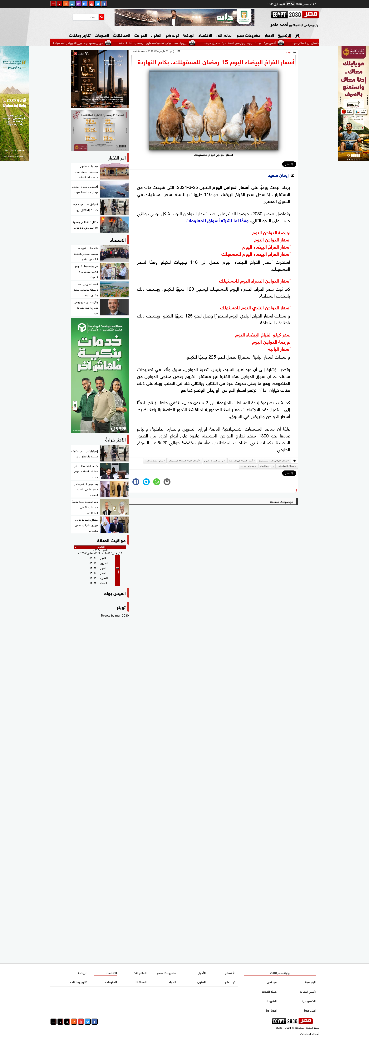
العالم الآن (224, 34)
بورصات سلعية (247, 466)
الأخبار (269, 34)
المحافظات (121, 34)
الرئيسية (284, 34)
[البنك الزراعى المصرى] (14, 159)
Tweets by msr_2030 (115, 615)
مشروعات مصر (248, 34)
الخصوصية (309, 1000)
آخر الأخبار (117, 157)
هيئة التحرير (269, 991)
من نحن (272, 981)
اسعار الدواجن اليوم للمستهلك (273, 460)
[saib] (100, 79)
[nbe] (184, 17)
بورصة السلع (266, 466)
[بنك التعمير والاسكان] (100, 375)
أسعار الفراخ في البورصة (241, 460)
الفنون (156, 34)
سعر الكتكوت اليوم (154, 460)
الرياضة (188, 34)
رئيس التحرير (308, 991)
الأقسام (230, 972)
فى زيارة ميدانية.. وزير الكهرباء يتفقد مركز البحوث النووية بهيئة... (94, 42)
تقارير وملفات (80, 34)
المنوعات (102, 34)
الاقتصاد (205, 34)
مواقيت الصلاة (111, 540)
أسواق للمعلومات (286, 466)
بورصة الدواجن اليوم (213, 460)
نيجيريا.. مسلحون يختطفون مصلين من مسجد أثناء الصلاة (183, 42)
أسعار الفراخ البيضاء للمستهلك (184, 460)
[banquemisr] (100, 130)
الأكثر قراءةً (115, 439)
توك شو (172, 34)
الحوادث (140, 34)
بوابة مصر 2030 (280, 972)
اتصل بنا (271, 1010)
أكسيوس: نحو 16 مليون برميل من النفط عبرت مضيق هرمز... (269, 42)
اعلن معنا (310, 1010)
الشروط (272, 1000)
